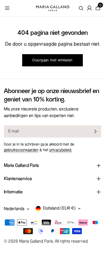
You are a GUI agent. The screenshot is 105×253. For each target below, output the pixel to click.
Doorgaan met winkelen (52, 60)
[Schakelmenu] (7, 8)
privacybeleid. (60, 150)
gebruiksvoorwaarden (21, 150)
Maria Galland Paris (36, 241)
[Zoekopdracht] (81, 8)
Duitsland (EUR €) (59, 208)
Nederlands (14, 209)
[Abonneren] (95, 131)
